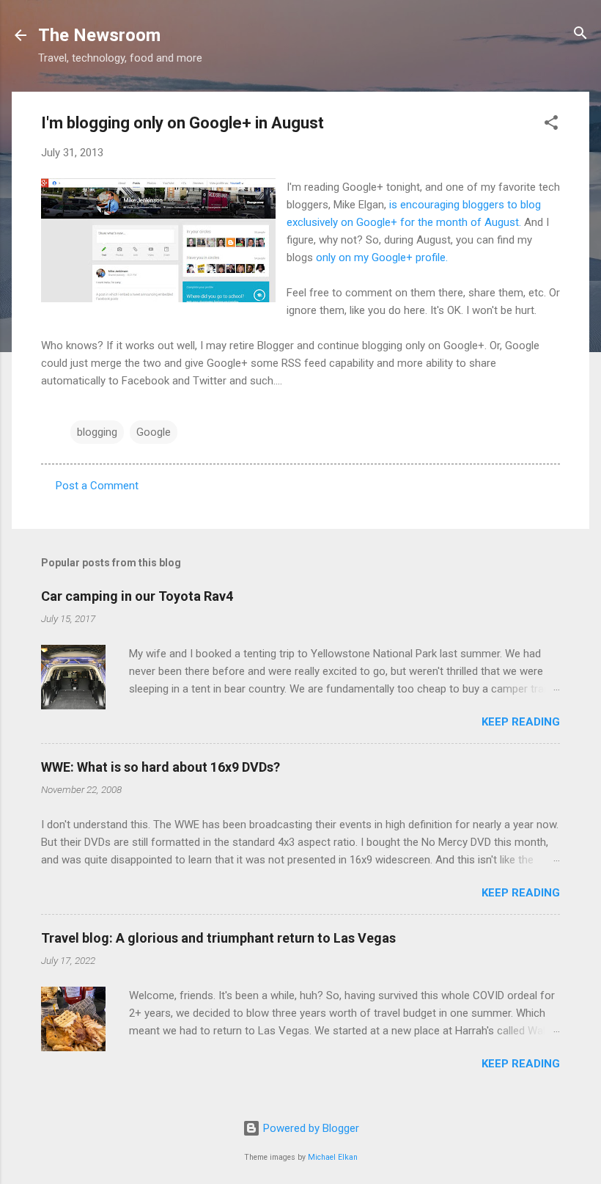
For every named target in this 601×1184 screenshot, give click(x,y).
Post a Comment (97, 485)
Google (153, 432)
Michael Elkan (333, 1157)
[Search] (580, 34)
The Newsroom (99, 35)
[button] (551, 124)
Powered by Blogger (309, 1128)
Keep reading (521, 721)
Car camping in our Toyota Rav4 (137, 596)
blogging (97, 432)
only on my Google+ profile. (383, 257)
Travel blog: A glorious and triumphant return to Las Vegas (218, 938)
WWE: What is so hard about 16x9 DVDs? (160, 767)
